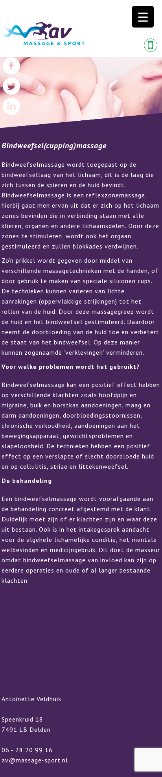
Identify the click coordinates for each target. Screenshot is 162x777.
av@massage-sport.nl (35, 760)
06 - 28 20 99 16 (27, 750)
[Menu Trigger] (143, 17)
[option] (81, 92)
